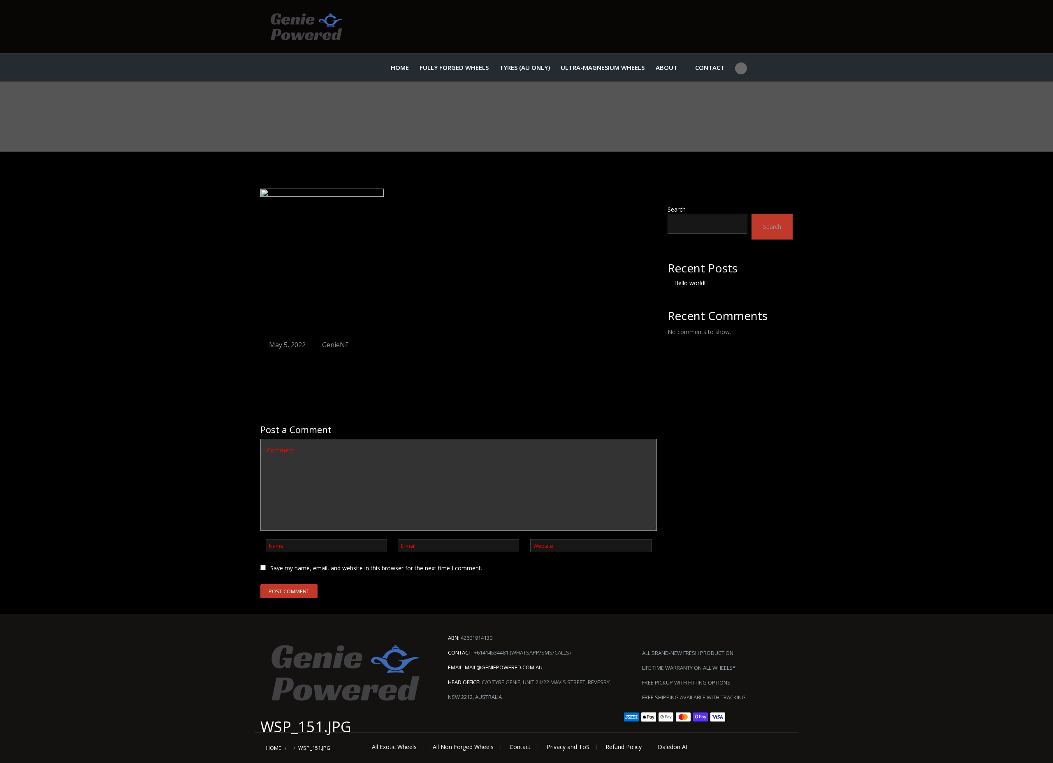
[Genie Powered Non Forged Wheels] (306, 26)
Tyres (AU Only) (524, 67)
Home (400, 67)
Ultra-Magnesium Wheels (603, 67)
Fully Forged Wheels (454, 67)
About (666, 67)
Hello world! (689, 283)
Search (677, 209)
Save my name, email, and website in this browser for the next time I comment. (376, 568)
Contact (709, 67)
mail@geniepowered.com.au (504, 667)
